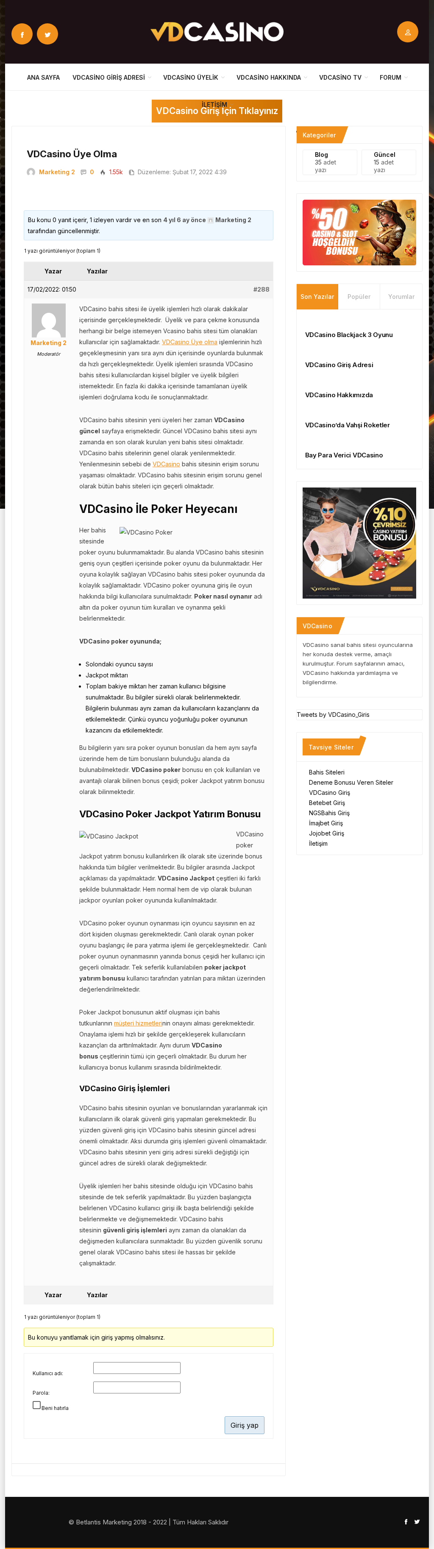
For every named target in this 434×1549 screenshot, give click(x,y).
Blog (321, 154)
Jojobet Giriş (326, 833)
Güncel (384, 154)
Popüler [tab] (359, 296)
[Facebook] (22, 34)
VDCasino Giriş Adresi (108, 77)
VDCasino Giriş (329, 792)
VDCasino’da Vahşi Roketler (347, 425)
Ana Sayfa (43, 77)
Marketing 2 (57, 172)
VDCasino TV (340, 77)
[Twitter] (47, 34)
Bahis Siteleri (327, 772)
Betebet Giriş (327, 802)
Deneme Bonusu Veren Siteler (351, 782)
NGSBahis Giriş (329, 812)
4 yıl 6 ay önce (184, 219)
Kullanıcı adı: (48, 1373)
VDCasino (166, 464)
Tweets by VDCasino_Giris (333, 714)
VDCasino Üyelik (190, 77)
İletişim (214, 104)
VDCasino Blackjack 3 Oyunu (349, 335)
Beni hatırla (55, 1408)
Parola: (41, 1393)
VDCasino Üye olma (189, 341)
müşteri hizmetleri (138, 1023)
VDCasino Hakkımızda (339, 395)
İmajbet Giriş (326, 823)
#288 (261, 289)
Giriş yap (245, 1425)
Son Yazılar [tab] (317, 296)
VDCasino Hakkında (268, 77)
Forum (390, 77)
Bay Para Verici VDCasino (344, 455)
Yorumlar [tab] (401, 296)
